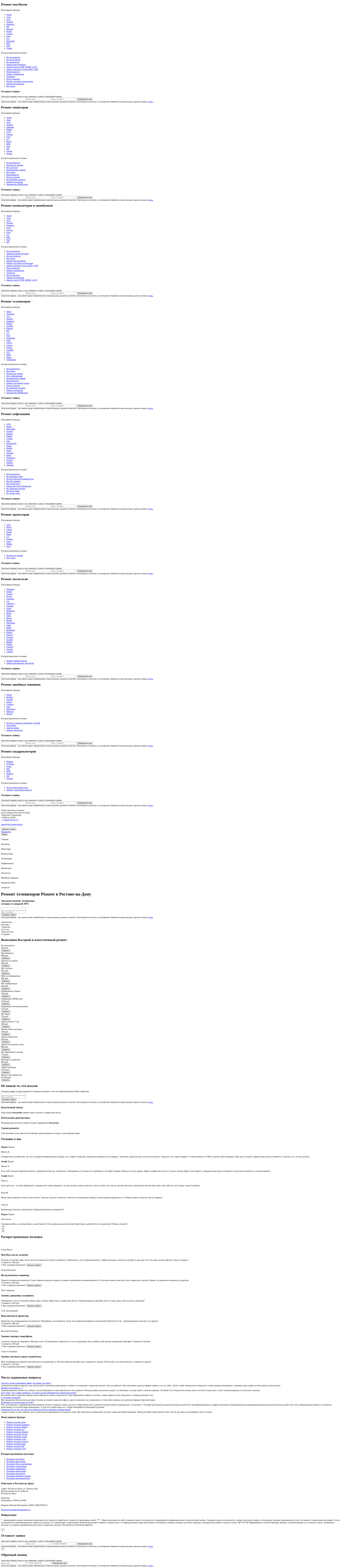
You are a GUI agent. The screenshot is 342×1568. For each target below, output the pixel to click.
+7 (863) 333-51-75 (10, 820)
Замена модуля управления (18, 486)
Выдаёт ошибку (13, 481)
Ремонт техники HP (15, 1446)
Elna (8, 707)
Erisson (9, 434)
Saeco (8, 450)
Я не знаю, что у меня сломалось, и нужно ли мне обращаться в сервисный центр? (38, 1393)
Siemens (9, 465)
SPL (8, 769)
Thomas (9, 606)
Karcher (9, 637)
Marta (8, 613)
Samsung (10, 24)
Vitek (8, 625)
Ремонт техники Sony (16, 1422)
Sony (8, 36)
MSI (8, 43)
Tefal (8, 616)
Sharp (8, 311)
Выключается (12, 175)
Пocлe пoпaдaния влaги (17, 787)
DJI (7, 776)
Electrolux (10, 623)
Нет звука (10, 86)
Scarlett (9, 640)
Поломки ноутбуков (15, 1459)
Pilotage (9, 761)
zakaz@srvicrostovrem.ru (12, 824)
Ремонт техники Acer (16, 1449)
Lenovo (9, 34)
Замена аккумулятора (16, 64)
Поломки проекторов (16, 1471)
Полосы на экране (14, 165)
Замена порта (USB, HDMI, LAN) (21, 67)
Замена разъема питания (17, 254)
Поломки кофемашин (16, 1469)
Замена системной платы (17, 383)
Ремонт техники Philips (17, 1427)
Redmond (10, 630)
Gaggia (9, 438)
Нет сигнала (12, 167)
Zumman (10, 599)
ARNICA (10, 604)
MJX (8, 771)
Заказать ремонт (34, 1265)
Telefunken (11, 360)
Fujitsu (9, 48)
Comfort (9, 704)
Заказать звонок (8, 829)
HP (7, 27)
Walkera (9, 774)
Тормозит (10, 76)
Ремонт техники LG (15, 1429)
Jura (8, 441)
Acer (8, 19)
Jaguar (9, 702)
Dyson (9, 596)
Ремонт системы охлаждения (19, 81)
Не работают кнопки (15, 179)
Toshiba (9, 326)
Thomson (10, 314)
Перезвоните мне (85, 99)
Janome (9, 699)
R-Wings (10, 764)
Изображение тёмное (16, 170)
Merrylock (10, 709)
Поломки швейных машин (18, 1476)
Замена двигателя (14, 730)
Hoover (9, 635)
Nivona (9, 460)
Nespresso (10, 458)
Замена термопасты (15, 74)
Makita (9, 642)
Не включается (13, 57)
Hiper (8, 534)
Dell (8, 46)
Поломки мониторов (15, 1461)
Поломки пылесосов (15, 1473)
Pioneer (9, 328)
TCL (8, 316)
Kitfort (9, 592)
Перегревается (13, 72)
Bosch (9, 426)
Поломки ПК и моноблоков (19, 1464)
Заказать (5, 951)
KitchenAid (11, 443)
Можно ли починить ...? (12, 1388)
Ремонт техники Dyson (16, 1434)
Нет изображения (14, 376)
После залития (13, 79)
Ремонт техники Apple (16, 1437)
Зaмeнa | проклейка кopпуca (19, 790)
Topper (9, 594)
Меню (4, 834)
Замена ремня (12, 728)
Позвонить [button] (6, 832)
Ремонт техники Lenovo (17, 1441)
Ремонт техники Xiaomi (17, 1432)
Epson (9, 532)
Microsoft (10, 41)
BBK (8, 355)
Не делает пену (13, 493)
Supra (8, 357)
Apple (9, 14)
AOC (8, 132)
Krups (9, 446)
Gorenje (9, 647)
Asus (8, 17)
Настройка (11, 725)
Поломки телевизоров (16, 1466)
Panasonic (10, 338)
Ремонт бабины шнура (16, 661)
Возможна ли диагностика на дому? (17, 1402)
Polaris (9, 644)
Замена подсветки (14, 182)
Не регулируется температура (19, 479)
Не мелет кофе (13, 491)
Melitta (9, 448)
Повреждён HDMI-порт (17, 184)
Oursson (9, 453)
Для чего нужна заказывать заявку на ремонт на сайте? (26, 1383)
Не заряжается (12, 62)
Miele (8, 455)
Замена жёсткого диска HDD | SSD (22, 69)
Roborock (10, 611)
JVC (8, 352)
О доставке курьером (10, 1397)
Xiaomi (9, 22)
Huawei (9, 29)
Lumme (9, 652)
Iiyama (9, 154)
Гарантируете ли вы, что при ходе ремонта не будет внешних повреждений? (36, 1409)
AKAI (9, 343)
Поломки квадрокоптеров (18, 1478)
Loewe (9, 345)
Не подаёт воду (13, 484)
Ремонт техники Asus (16, 1439)
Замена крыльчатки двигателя (20, 663)
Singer (9, 695)
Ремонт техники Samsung (18, 1425)
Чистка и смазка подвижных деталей (23, 723)
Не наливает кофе (14, 476)
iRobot (9, 620)
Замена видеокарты (15, 84)
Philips (9, 129)
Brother (9, 697)
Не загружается (13, 60)
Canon (9, 529)
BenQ (8, 141)
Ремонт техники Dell (15, 1444)
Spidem (9, 463)
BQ (7, 331)
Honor (9, 31)
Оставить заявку (9, 915)
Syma (8, 766)
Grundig (9, 350)
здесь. (150, 102)
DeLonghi (10, 429)
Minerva (9, 711)
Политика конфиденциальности (15, 1510)
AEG (8, 424)
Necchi (9, 714)
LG (7, 39)
